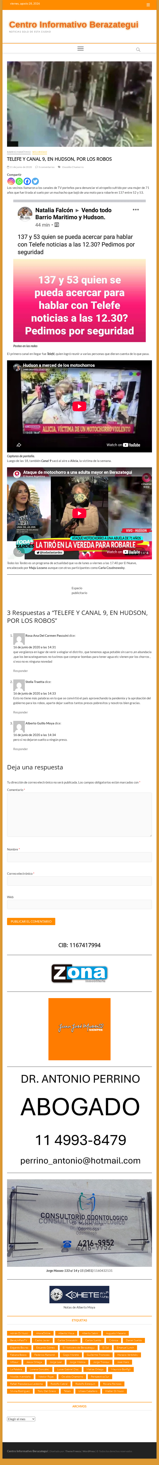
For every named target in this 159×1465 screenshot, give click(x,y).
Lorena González (39, 1369)
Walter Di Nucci (114, 1391)
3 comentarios (46, 167)
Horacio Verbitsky (127, 1354)
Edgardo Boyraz (19, 1347)
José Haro (123, 1362)
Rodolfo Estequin (85, 1383)
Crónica (113, 1340)
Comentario (16, 790)
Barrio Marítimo (19, 151)
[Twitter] (35, 181)
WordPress (89, 1451)
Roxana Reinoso (112, 1383)
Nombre (13, 849)
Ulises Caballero (87, 1391)
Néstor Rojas (46, 1376)
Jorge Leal (56, 1362)
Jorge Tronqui (101, 1362)
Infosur (14, 1362)
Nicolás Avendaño (20, 1376)
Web (10, 897)
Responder (20, 671)
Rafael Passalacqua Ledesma (26, 1383)
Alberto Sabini (90, 1333)
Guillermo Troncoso (98, 1354)
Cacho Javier (42, 1340)
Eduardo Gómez (45, 1347)
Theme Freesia (73, 1451)
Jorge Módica (77, 1362)
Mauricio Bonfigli (121, 1369)
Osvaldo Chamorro (73, 167)
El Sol (105, 1347)
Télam (67, 1391)
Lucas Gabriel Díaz (68, 1369)
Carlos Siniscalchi (67, 1340)
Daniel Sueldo (134, 1340)
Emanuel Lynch (125, 1347)
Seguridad (39, 151)
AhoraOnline (43, 1333)
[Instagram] (11, 181)
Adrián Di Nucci (19, 1333)
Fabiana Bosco (18, 1354)
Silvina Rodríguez (20, 1391)
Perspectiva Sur (100, 1376)
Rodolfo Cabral (59, 1383)
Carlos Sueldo (93, 1340)
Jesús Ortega (34, 1362)
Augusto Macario (116, 1333)
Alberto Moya (66, 1333)
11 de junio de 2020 (20, 167)
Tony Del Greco (47, 1391)
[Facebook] (27, 181)
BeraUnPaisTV (18, 1340)
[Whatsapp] (19, 181)
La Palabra (16, 1369)
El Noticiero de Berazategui (79, 1347)
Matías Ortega (95, 1369)
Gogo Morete (71, 1354)
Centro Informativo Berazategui (74, 24)
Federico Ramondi (44, 1354)
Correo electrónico (20, 873)
